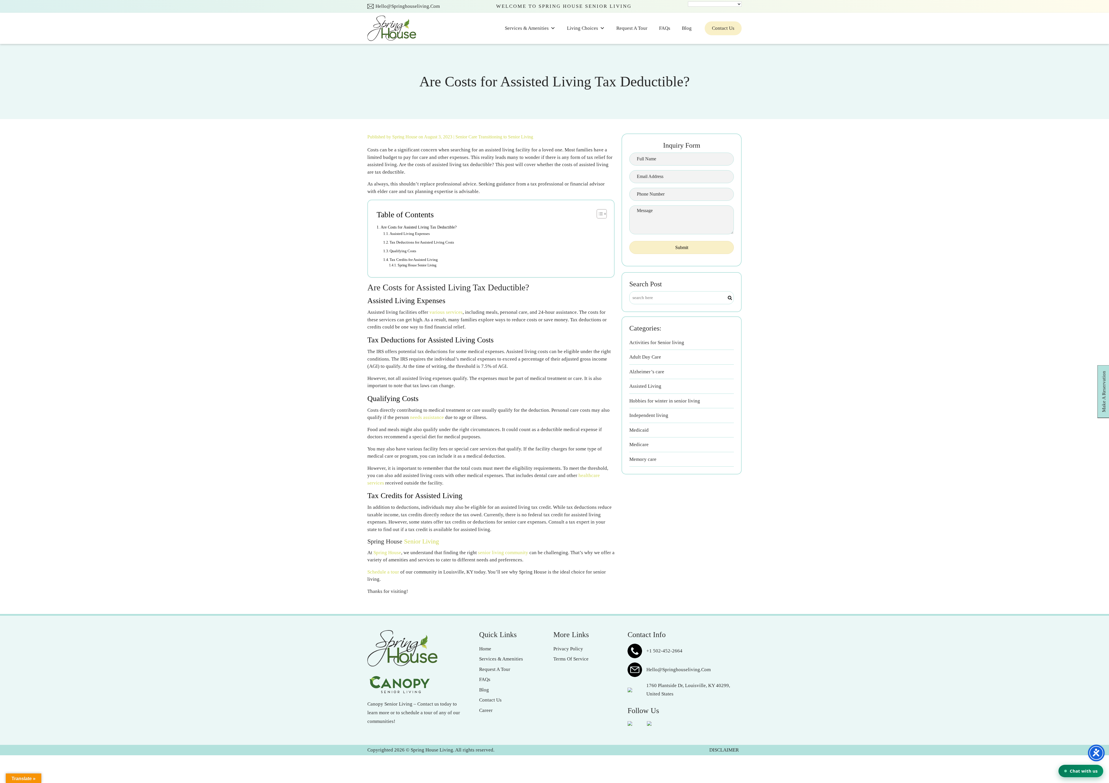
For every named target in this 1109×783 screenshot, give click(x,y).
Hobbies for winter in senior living (664, 401)
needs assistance (427, 417)
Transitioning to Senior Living (505, 136)
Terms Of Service (571, 659)
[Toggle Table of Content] (598, 214)
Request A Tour (631, 28)
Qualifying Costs (403, 251)
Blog (687, 28)
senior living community (503, 552)
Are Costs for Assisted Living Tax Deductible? (419, 227)
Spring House (405, 136)
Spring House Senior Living (417, 265)
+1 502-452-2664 (664, 651)
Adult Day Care (645, 357)
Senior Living (421, 541)
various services (446, 312)
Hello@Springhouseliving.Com (407, 6)
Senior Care (466, 136)
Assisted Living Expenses (410, 233)
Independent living (648, 415)
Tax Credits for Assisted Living (414, 259)
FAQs (664, 28)
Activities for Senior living (656, 342)
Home (485, 649)
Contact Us (723, 28)
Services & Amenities (527, 28)
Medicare (639, 444)
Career (486, 710)
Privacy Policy (568, 649)
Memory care (642, 459)
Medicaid (639, 430)
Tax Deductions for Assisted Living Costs (422, 242)
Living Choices (582, 28)
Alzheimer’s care (646, 371)
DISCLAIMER (724, 750)
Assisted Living (645, 386)
